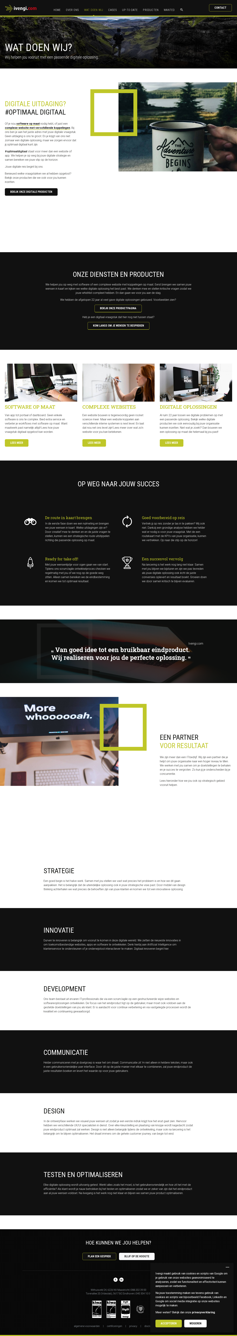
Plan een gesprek (99, 1256)
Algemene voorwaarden (87, 1326)
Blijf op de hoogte (136, 1256)
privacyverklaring (203, 1312)
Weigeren (195, 1323)
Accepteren (169, 1323)
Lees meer (16, 442)
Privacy (133, 1326)
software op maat (28, 123)
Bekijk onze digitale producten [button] (31, 191)
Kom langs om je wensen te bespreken (118, 325)
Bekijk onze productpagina (118, 308)
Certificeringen (114, 1326)
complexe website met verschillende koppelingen (37, 127)
